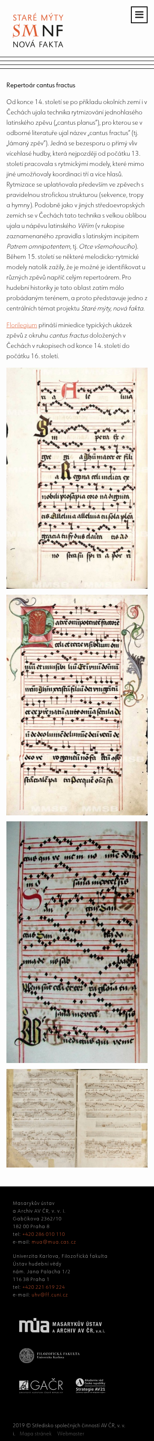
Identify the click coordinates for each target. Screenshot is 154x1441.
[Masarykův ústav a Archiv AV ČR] (62, 1331)
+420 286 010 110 (43, 1234)
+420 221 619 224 (43, 1287)
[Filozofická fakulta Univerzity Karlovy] (49, 1361)
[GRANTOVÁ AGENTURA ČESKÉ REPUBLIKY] (41, 1391)
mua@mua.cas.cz (54, 1241)
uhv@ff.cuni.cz (50, 1294)
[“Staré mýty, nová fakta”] (38, 44)
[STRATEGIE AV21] (90, 1391)
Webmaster (70, 1433)
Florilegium (21, 324)
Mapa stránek (36, 1433)
